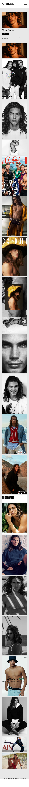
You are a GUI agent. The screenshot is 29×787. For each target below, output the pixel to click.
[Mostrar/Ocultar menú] (25, 4)
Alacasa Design (23, 778)
